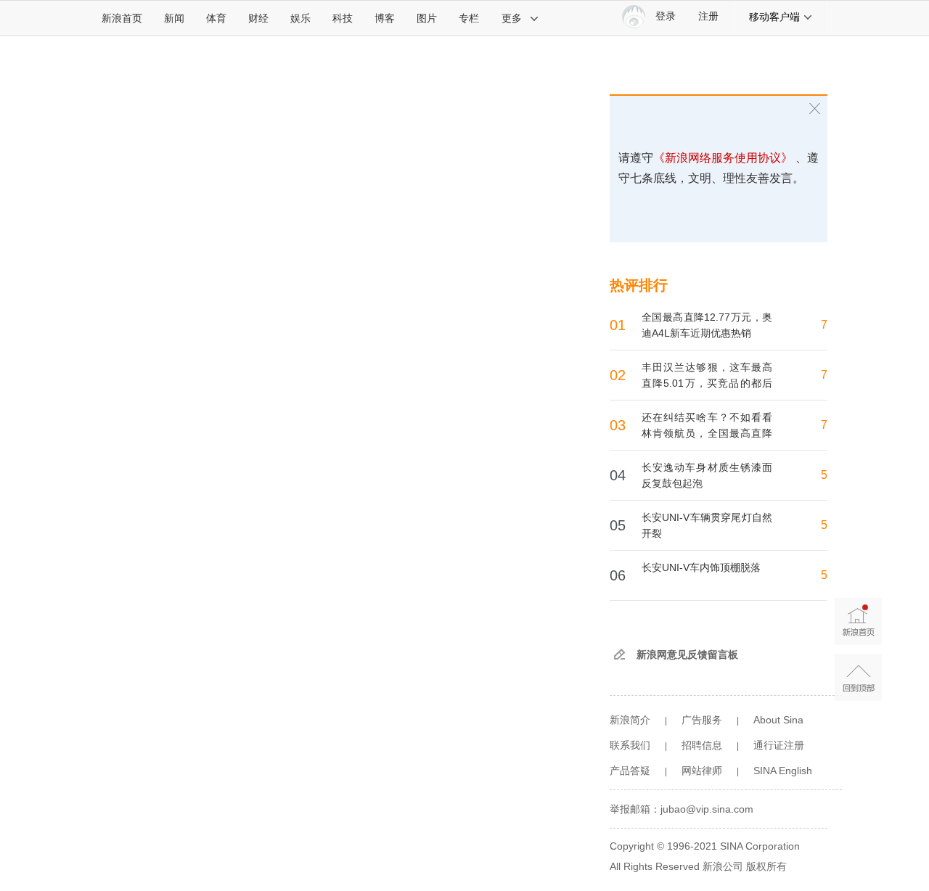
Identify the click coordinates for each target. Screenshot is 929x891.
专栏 (469, 18)
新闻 (174, 18)
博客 (385, 18)
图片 (427, 18)
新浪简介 (630, 720)
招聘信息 (702, 745)
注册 (708, 16)
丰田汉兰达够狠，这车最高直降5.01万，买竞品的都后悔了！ (707, 383)
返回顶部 (858, 677)
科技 (342, 18)
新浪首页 (122, 18)
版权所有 (766, 866)
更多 (512, 18)
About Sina (778, 720)
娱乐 (300, 18)
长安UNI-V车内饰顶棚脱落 (701, 567)
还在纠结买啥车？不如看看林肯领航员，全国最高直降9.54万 (707, 433)
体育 (216, 18)
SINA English (782, 770)
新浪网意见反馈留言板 (687, 654)
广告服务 (702, 720)
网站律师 (702, 770)
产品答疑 (630, 770)
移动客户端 (774, 16)
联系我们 (630, 745)
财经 (258, 18)
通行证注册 (778, 745)
